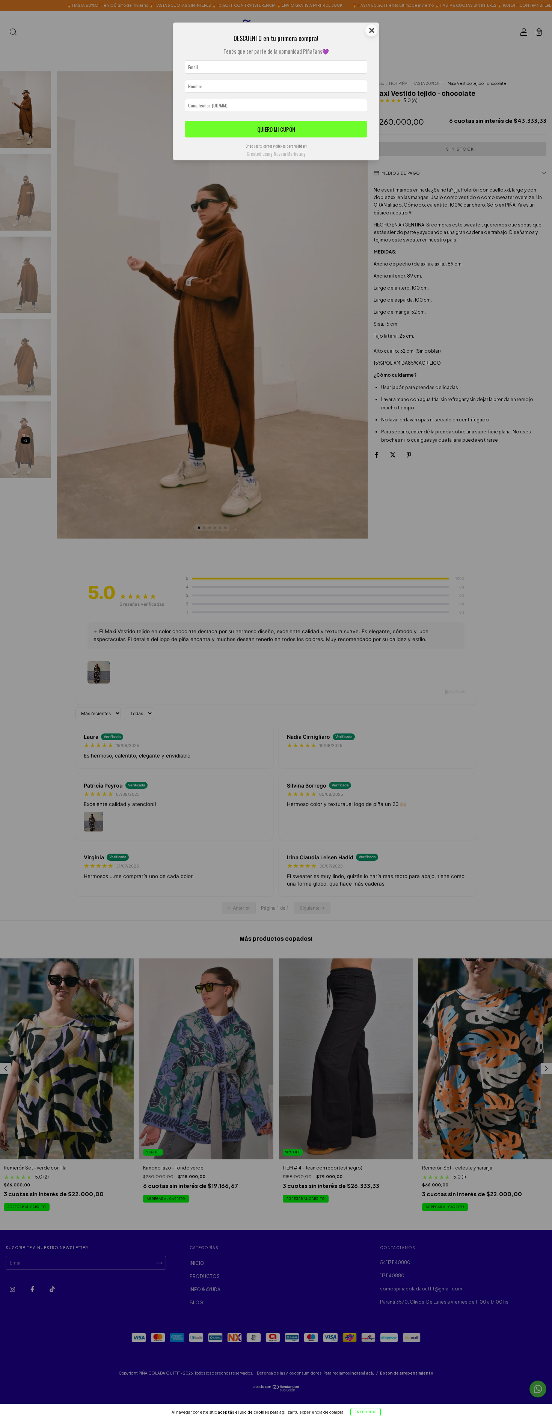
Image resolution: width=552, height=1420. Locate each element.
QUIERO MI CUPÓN (276, 129)
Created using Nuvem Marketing (276, 153)
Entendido (365, 1412)
